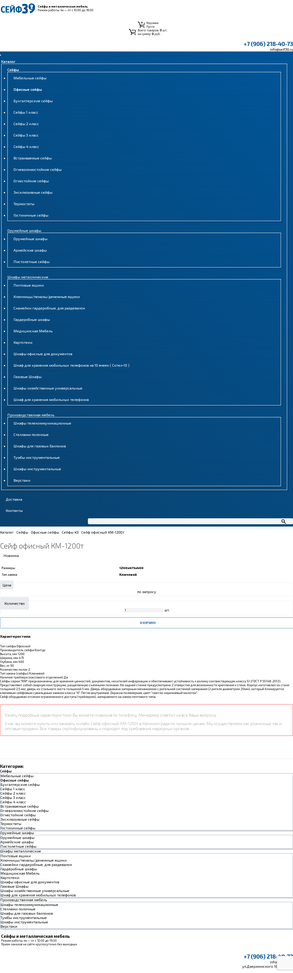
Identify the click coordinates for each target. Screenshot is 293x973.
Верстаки (22, 480)
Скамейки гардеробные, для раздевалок (49, 308)
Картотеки (23, 342)
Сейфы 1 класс (26, 112)
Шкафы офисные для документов (43, 354)
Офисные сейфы (28, 89)
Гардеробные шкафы (32, 319)
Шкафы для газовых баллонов (40, 446)
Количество (14, 603)
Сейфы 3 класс (26, 135)
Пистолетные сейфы (31, 261)
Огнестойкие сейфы (31, 181)
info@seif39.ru (281, 49)
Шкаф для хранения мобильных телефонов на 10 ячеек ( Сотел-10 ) (71, 365)
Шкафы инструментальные (37, 469)
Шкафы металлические (27, 277)
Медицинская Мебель (33, 331)
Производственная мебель (30, 415)
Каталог (8, 61)
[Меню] (0, 55)
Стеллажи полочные (31, 434)
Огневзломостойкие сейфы (38, 169)
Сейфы (13, 69)
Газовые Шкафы (27, 376)
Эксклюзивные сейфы (33, 192)
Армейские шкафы (30, 250)
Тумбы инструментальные (37, 457)
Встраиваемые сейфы (33, 158)
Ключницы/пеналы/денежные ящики (47, 296)
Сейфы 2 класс (26, 123)
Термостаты (24, 204)
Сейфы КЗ (70, 532)
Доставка (14, 499)
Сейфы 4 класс (26, 146)
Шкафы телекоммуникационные (42, 423)
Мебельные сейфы (30, 78)
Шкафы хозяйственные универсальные (48, 388)
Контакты (14, 510)
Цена (7, 585)
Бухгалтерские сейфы (33, 101)
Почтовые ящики (29, 285)
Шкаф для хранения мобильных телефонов (51, 399)
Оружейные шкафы (24, 230)
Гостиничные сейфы (31, 215)
